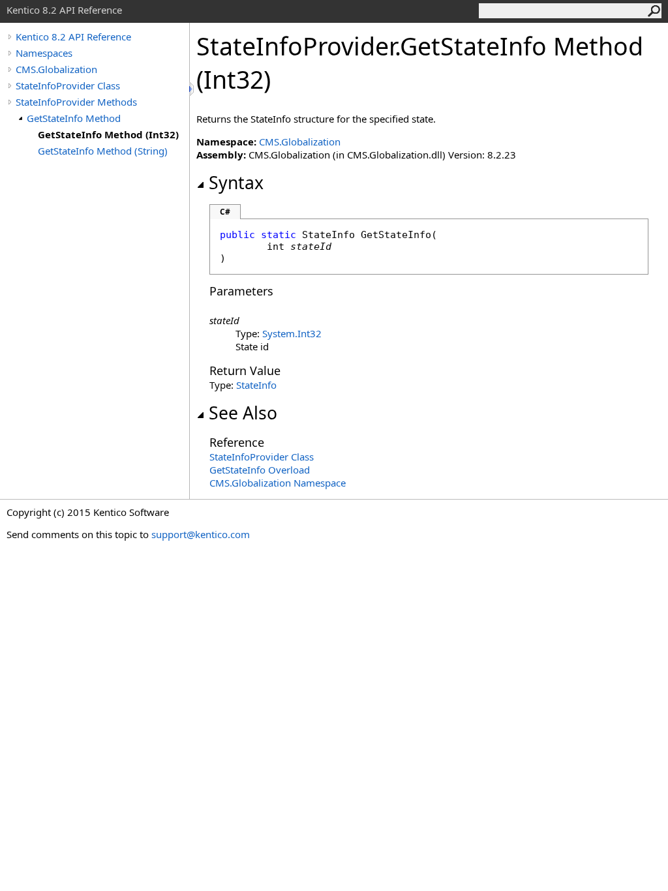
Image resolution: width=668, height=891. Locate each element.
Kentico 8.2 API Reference (73, 36)
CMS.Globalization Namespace (277, 482)
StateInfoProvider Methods (76, 101)
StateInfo (256, 384)
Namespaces (44, 52)
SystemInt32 (292, 333)
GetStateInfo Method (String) (103, 150)
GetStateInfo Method (74, 118)
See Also (243, 413)
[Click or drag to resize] (192, 89)
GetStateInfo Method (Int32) (108, 134)
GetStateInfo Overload (259, 469)
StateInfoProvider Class (68, 85)
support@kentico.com (200, 534)
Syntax (236, 182)
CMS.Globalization (56, 69)
